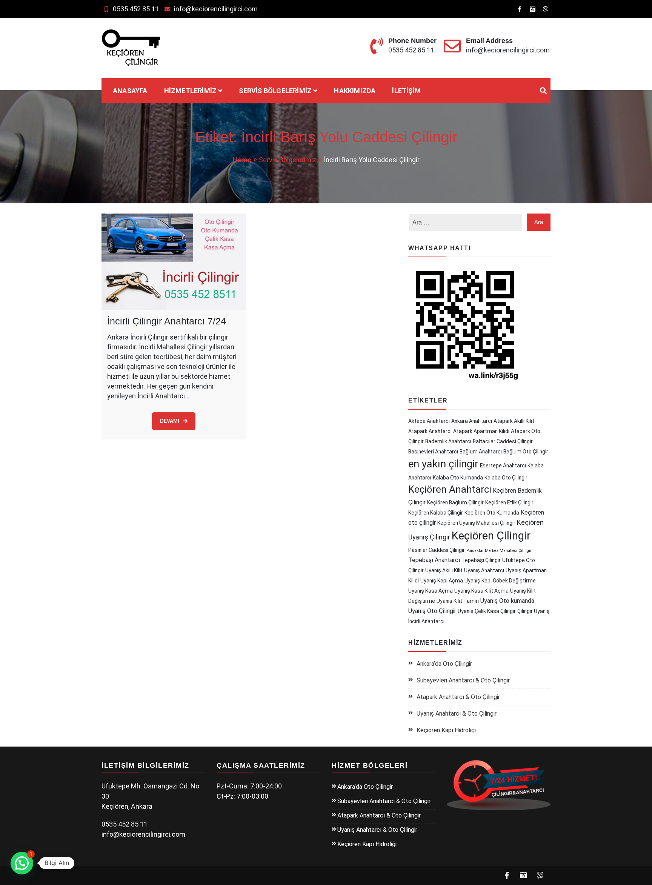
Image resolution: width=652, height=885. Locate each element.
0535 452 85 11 (136, 9)
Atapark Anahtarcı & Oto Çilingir (458, 697)
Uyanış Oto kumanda (507, 600)
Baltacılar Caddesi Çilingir (503, 441)
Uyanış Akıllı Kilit (444, 570)
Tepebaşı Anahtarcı (434, 560)
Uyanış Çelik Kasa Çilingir (487, 611)
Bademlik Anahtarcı (448, 441)
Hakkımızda (354, 91)
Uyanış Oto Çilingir (432, 611)
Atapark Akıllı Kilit (514, 421)
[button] (22, 863)
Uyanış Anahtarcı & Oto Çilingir (457, 713)
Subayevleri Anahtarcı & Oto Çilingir (463, 680)
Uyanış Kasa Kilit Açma (481, 591)
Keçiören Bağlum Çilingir (455, 502)
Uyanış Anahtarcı (484, 570)
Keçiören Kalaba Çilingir (435, 513)
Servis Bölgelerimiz (275, 91)
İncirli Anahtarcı (426, 621)
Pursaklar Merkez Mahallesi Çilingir (499, 550)
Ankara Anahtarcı (471, 421)
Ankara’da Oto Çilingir (444, 663)
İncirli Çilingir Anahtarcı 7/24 (166, 321)
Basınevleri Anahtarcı (433, 452)
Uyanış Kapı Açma (441, 581)
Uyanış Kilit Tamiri (458, 601)
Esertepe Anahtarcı (503, 465)
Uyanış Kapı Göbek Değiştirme (500, 581)
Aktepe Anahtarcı (429, 421)
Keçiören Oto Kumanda (491, 513)
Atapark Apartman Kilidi (481, 431)
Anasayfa (130, 91)
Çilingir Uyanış (533, 611)
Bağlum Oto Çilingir (525, 452)
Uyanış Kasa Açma (430, 591)
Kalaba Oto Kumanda (458, 478)
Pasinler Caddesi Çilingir (436, 550)
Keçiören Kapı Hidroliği (446, 730)
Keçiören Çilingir (491, 535)
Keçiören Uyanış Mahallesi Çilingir (476, 523)
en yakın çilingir (443, 464)
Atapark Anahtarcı (430, 431)
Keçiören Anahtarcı (449, 489)
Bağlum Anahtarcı (481, 452)
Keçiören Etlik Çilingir (509, 502)
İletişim (406, 91)
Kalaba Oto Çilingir (505, 478)
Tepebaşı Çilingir (481, 560)
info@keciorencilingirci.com (216, 9)
